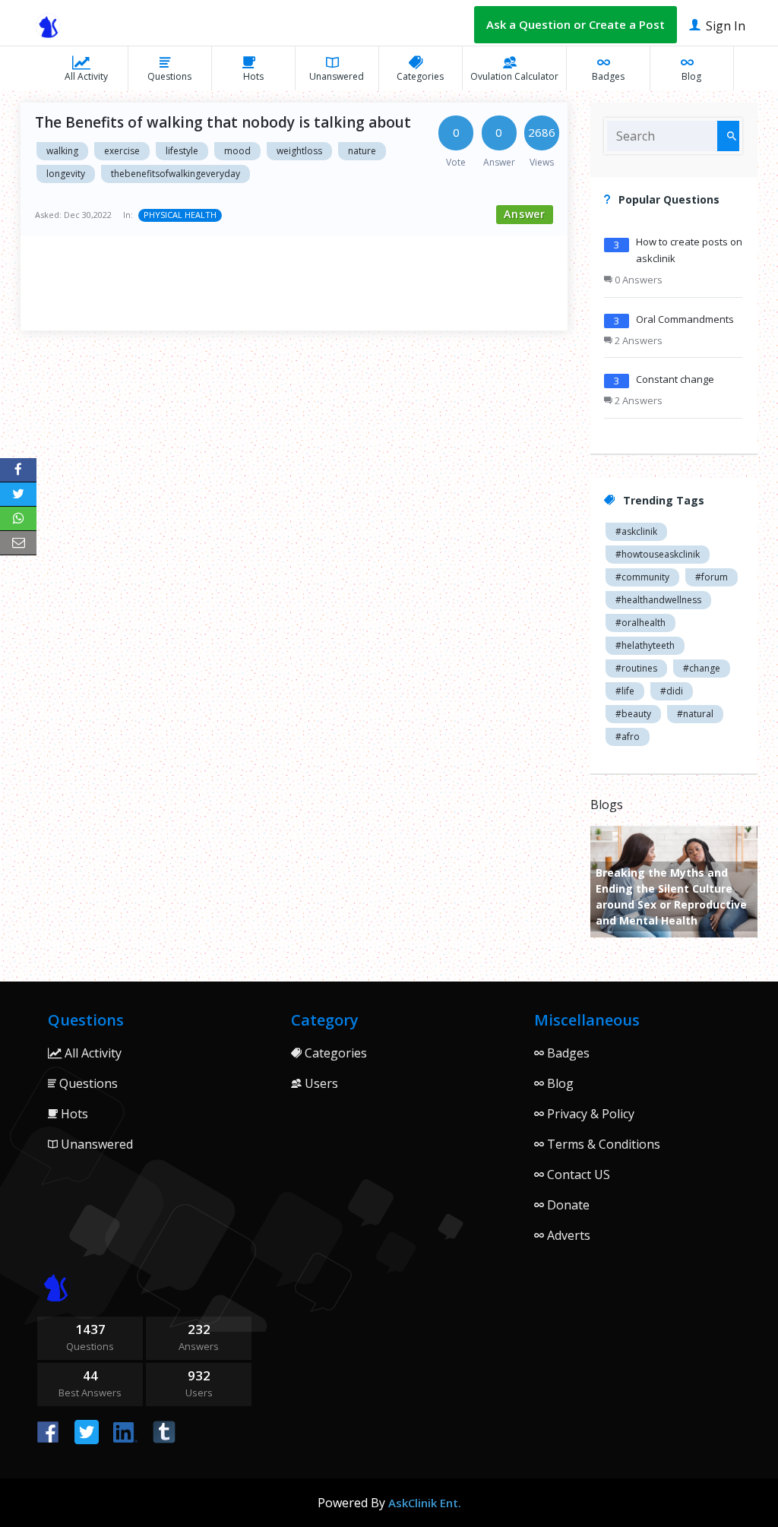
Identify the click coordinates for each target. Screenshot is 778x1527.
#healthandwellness (658, 599)
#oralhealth (640, 622)
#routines (636, 668)
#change (701, 668)
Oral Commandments (685, 319)
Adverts (567, 1235)
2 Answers (637, 340)
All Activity (86, 76)
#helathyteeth (645, 645)
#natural (695, 713)
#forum (711, 577)
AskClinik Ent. (424, 1502)
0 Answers (637, 279)
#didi (671, 690)
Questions (169, 76)
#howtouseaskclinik (657, 554)
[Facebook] (18, 470)
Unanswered (336, 76)
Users (320, 1083)
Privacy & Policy (589, 1113)
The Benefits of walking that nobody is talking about (223, 122)
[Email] (18, 543)
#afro (627, 736)
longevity (65, 173)
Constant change (675, 379)
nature (362, 150)
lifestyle (182, 150)
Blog (691, 76)
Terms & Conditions (602, 1144)
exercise (122, 150)
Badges (608, 76)
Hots (253, 76)
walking (62, 150)
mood (237, 150)
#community (642, 577)
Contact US (577, 1174)
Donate (567, 1205)
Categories (420, 76)
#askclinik (636, 531)
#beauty (633, 713)
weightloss (299, 150)
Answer (525, 214)
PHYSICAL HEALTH (180, 214)
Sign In (724, 25)
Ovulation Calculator (514, 76)
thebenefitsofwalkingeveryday (175, 173)
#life (624, 690)
